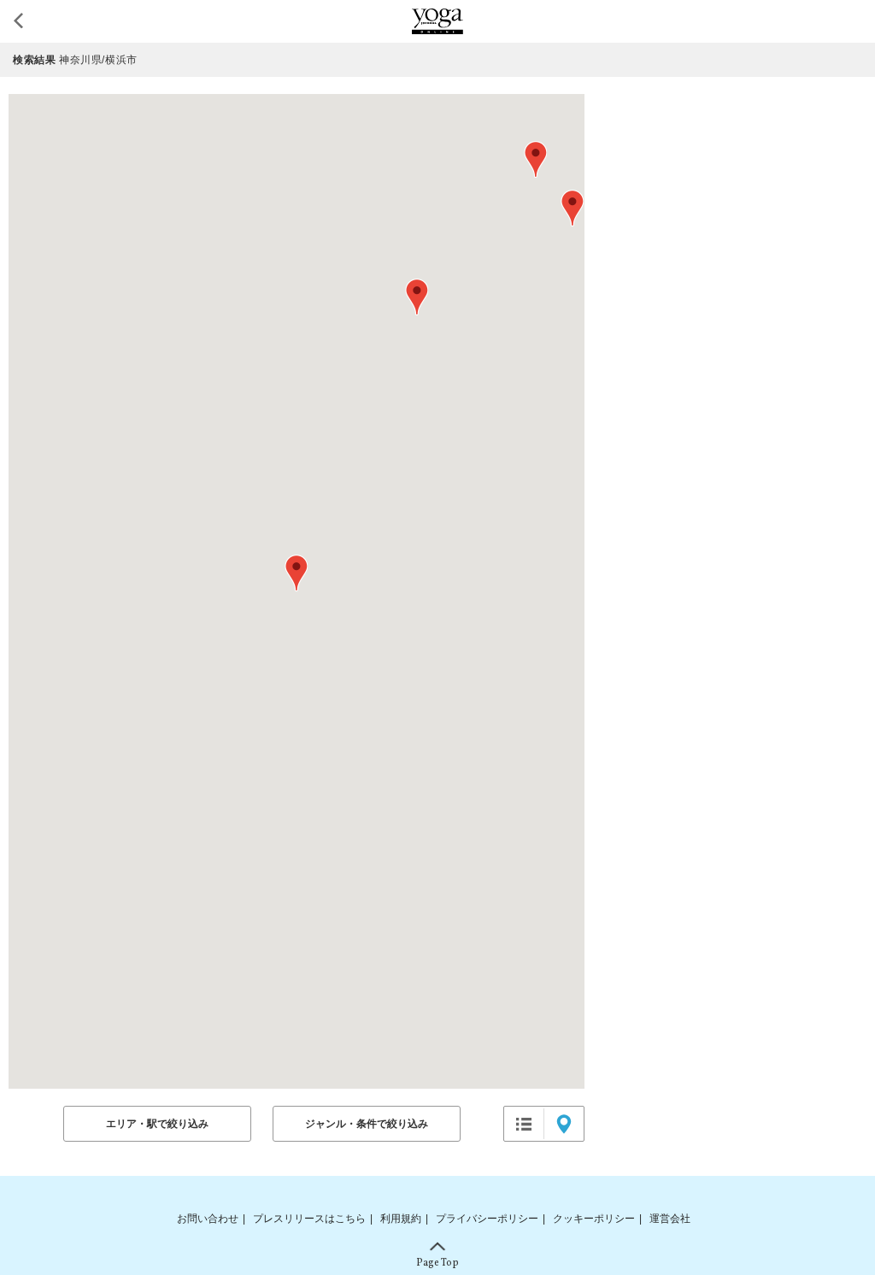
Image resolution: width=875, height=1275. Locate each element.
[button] (296, 573)
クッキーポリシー (594, 1219)
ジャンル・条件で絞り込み (366, 1124)
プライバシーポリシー (487, 1219)
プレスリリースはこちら (309, 1219)
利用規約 (400, 1219)
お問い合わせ (207, 1219)
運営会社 (669, 1219)
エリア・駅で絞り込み (157, 1124)
